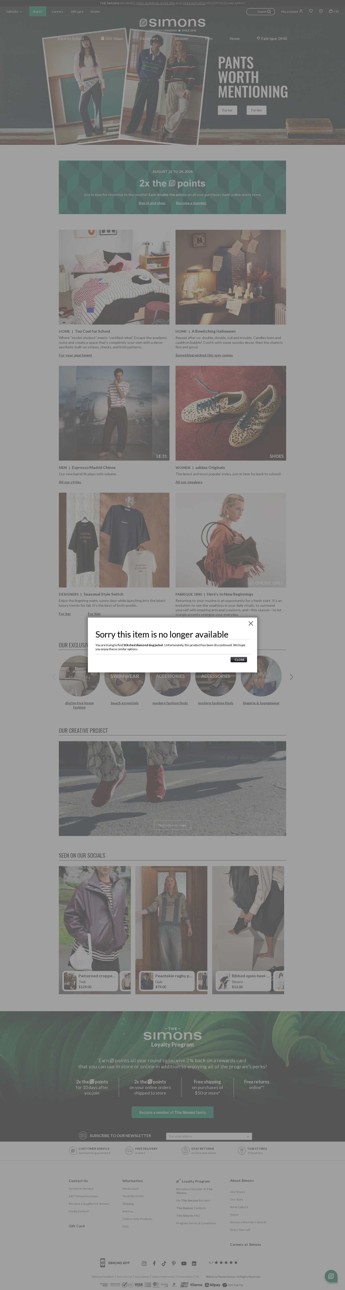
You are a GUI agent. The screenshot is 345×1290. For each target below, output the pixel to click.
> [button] (238, 660)
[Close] (251, 623)
